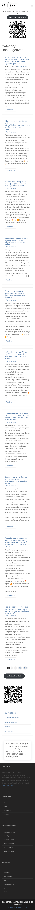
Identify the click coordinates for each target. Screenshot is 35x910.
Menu (31, 5)
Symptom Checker (11, 722)
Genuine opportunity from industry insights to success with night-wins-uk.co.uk (16, 183)
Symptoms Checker (9, 888)
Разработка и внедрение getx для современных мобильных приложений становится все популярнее (17, 541)
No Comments (22, 66)
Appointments (7, 810)
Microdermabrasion (9, 843)
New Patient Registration (17, 17)
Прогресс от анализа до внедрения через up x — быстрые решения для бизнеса (15, 294)
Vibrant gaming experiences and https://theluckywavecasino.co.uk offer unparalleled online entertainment (17, 125)
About (5, 806)
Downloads (7, 869)
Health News (9, 731)
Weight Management (9, 851)
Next (25, 668)
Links (5, 880)
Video (5, 891)
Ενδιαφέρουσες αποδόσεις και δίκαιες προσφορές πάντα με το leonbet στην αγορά (16, 355)
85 (20, 668)
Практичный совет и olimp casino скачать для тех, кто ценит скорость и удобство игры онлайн (17, 416)
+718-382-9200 (8, 786)
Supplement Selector (12, 717)
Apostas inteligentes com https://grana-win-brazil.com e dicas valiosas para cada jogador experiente (17, 60)
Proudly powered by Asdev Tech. (17, 907)
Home (5, 803)
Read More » (10, 110)
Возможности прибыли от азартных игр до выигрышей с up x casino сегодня (16, 480)
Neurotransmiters (8, 847)
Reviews (7, 726)
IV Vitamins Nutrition (9, 839)
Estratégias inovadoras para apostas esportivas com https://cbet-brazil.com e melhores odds (16, 241)
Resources (6, 814)
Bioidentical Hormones (9, 832)
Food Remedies (8, 876)
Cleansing (6, 836)
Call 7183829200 (10, 713)
